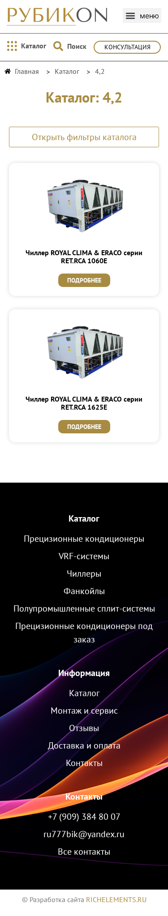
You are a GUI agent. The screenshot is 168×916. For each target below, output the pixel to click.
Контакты (84, 796)
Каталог (84, 518)
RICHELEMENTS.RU (116, 899)
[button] (142, 15)
